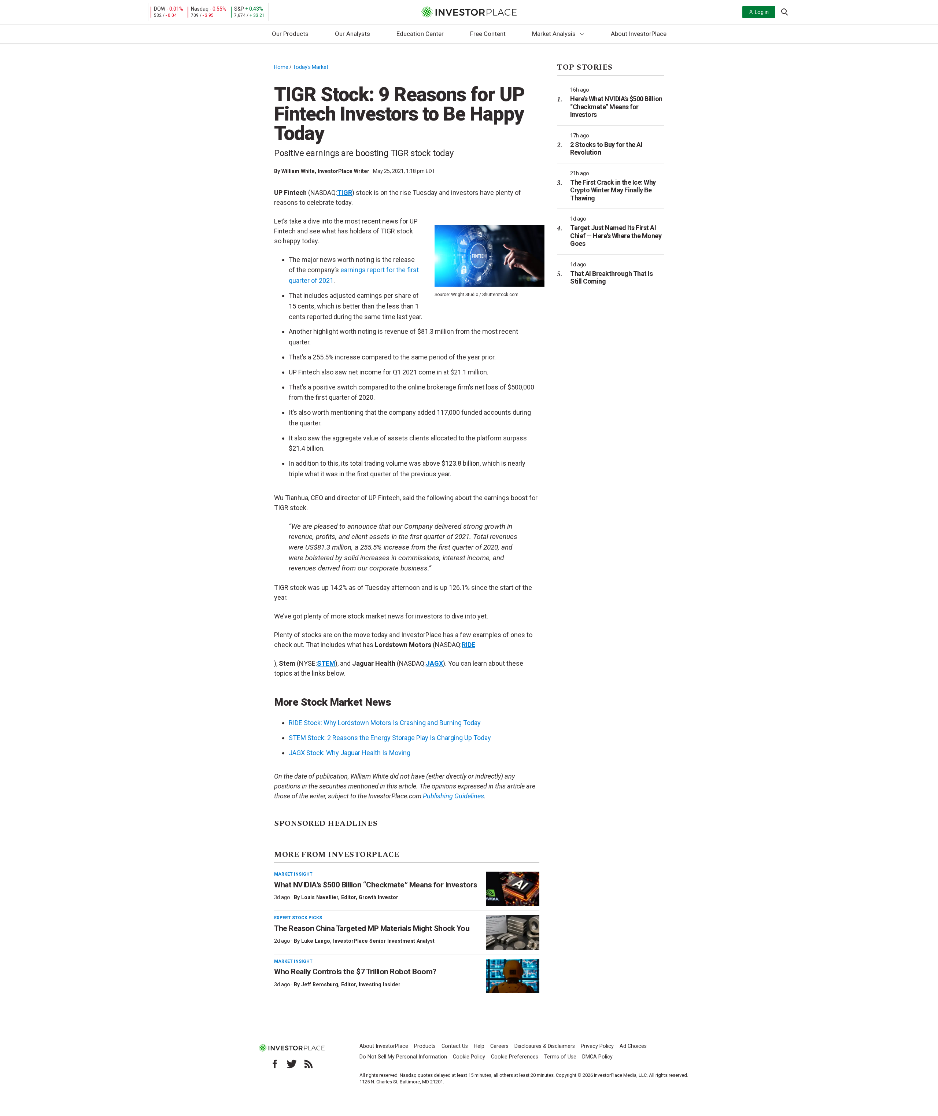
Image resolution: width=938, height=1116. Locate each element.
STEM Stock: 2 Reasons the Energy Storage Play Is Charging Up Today (390, 738)
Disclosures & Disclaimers (544, 1046)
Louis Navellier (319, 897)
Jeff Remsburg (319, 984)
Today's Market (310, 67)
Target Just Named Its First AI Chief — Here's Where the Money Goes (615, 235)
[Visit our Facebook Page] (274, 1063)
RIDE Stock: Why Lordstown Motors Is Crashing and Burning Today (385, 723)
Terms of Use (560, 1057)
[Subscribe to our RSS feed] (308, 1063)
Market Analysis (554, 33)
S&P (239, 9)
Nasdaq (199, 9)
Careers (499, 1046)
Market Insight (293, 874)
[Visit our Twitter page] (291, 1063)
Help (479, 1046)
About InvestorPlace (638, 33)
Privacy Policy (597, 1046)
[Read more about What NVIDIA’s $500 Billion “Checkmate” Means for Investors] (512, 889)
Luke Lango (315, 941)
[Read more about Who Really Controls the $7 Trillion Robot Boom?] (512, 976)
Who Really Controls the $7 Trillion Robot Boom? (355, 971)
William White (298, 171)
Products (425, 1046)
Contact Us (455, 1046)
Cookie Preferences (514, 1057)
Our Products (290, 33)
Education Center (420, 33)
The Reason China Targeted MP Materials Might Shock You (371, 928)
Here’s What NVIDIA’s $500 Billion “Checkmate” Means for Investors (616, 106)
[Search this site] (784, 11)
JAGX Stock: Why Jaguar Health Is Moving (349, 753)
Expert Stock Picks (298, 917)
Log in (762, 12)
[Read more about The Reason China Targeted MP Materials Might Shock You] (512, 932)
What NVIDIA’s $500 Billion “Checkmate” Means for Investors (375, 884)
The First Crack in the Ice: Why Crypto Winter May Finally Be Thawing (613, 190)
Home (281, 67)
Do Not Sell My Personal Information (403, 1057)
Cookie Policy (469, 1057)
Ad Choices (633, 1046)
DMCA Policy (597, 1057)
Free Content (488, 33)
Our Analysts (352, 33)
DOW (159, 9)
